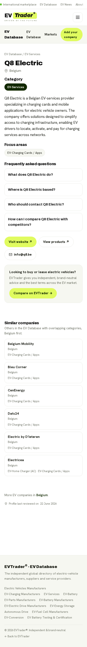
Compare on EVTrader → (33, 293)
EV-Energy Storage (62, 606)
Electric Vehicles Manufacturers (25, 588)
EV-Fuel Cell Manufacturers (50, 612)
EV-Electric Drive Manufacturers (25, 606)
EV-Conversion (14, 617)
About (79, 4)
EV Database (48, 4)
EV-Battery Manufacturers (56, 600)
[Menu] (78, 17)
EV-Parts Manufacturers (19, 600)
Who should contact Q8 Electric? (36, 204)
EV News (66, 4)
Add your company (70, 34)
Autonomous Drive (16, 612)
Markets (51, 34)
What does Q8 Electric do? (30, 174)
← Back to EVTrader (17, 636)
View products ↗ (56, 242)
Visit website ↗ (20, 242)
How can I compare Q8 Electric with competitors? (38, 221)
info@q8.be (23, 254)
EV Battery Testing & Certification (49, 617)
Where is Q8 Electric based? (31, 189)
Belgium (42, 495)
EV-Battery (70, 594)
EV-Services (32, 54)
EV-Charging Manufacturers (22, 594)
